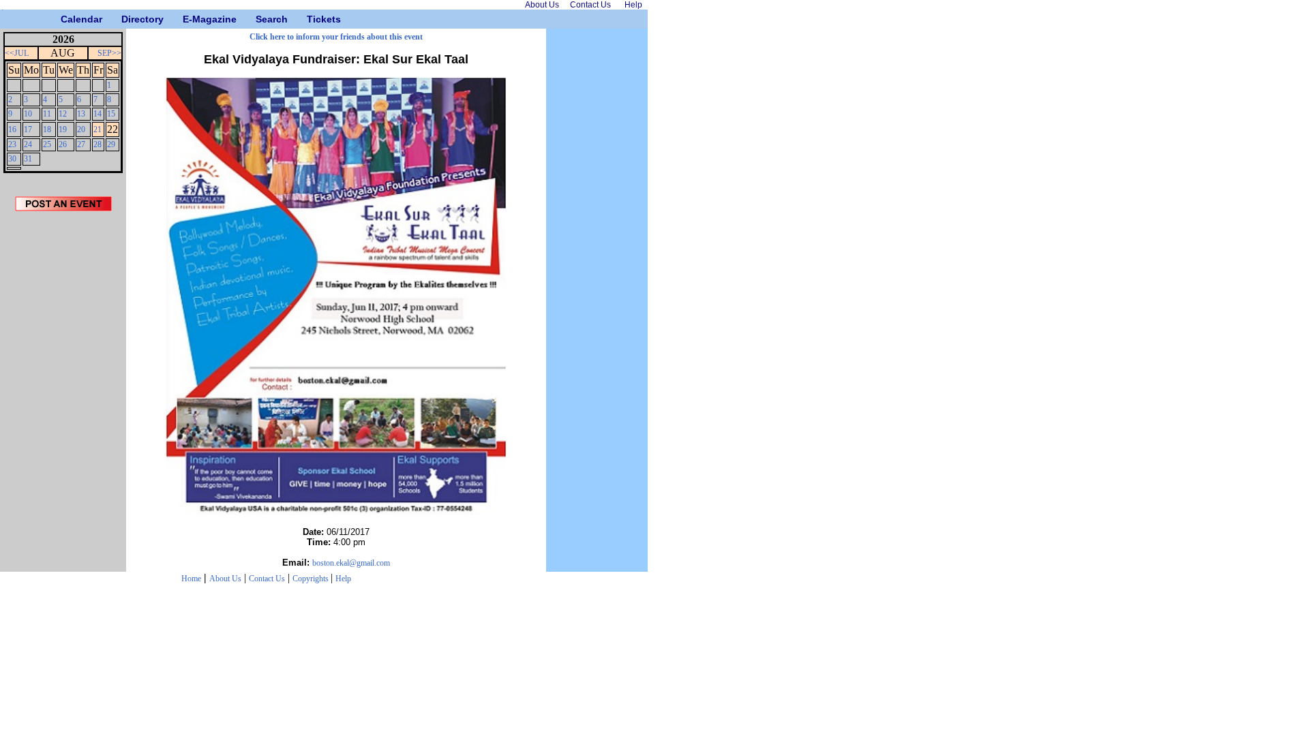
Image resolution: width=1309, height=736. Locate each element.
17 (28, 129)
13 (81, 114)
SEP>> (109, 53)
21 (97, 129)
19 (63, 129)
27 (81, 144)
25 (47, 144)
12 (63, 114)
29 (111, 144)
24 (28, 144)
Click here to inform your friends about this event (336, 37)
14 (97, 114)
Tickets (312, 19)
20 (81, 129)
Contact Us (267, 578)
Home (191, 578)
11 (47, 114)
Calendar (66, 19)
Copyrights (311, 578)
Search (261, 19)
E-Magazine (188, 19)
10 (28, 114)
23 (12, 144)
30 (12, 159)
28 (97, 144)
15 (111, 114)
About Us (225, 578)
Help (343, 578)
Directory (126, 19)
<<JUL (17, 53)
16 (12, 129)
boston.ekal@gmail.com (351, 563)
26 (63, 144)
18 (47, 129)
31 (28, 159)
